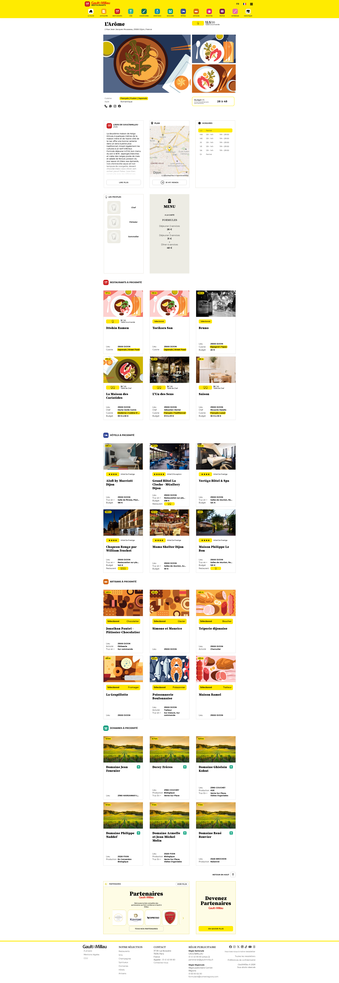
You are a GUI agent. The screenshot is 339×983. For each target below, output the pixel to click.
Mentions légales (91, 954)
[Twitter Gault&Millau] (238, 947)
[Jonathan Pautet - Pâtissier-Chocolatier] (123, 621)
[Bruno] (216, 322)
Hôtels (122, 970)
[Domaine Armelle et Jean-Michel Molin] (169, 834)
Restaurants (124, 951)
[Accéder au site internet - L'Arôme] (111, 106)
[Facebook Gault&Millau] (230, 947)
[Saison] (216, 388)
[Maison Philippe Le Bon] (216, 541)
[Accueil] (100, 3)
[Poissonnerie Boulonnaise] (169, 687)
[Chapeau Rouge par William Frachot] (123, 541)
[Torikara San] (169, 322)
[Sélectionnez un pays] (244, 4)
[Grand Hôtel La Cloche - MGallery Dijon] (169, 475)
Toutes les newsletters (245, 956)
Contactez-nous (161, 962)
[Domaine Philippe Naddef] (123, 834)
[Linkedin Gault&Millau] (242, 947)
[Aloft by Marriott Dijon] (123, 475)
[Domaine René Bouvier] (216, 834)
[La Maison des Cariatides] (123, 388)
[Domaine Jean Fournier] (123, 768)
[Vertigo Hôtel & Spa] (216, 475)
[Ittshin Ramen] (123, 322)
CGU (86, 958)
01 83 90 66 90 (195, 974)
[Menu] (251, 4)
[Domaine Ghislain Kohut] (216, 768)
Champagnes (125, 958)
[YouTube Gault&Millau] (250, 947)
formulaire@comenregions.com (203, 976)
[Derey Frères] (169, 768)
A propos (88, 951)
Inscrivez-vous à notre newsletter (240, 951)
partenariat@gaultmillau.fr (201, 960)
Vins (121, 955)
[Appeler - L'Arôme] (107, 106)
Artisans (122, 973)
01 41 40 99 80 (168, 960)
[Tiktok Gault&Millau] (246, 947)
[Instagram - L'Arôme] (116, 106)
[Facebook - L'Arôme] (120, 106)
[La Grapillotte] (123, 687)
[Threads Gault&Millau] (254, 947)
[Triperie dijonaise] (216, 621)
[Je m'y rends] (169, 154)
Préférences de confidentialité (241, 960)
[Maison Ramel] (216, 687)
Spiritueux (123, 962)
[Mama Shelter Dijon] (169, 541)
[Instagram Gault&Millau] (234, 947)
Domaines (123, 966)
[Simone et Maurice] (169, 621)
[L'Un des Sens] (169, 388)
